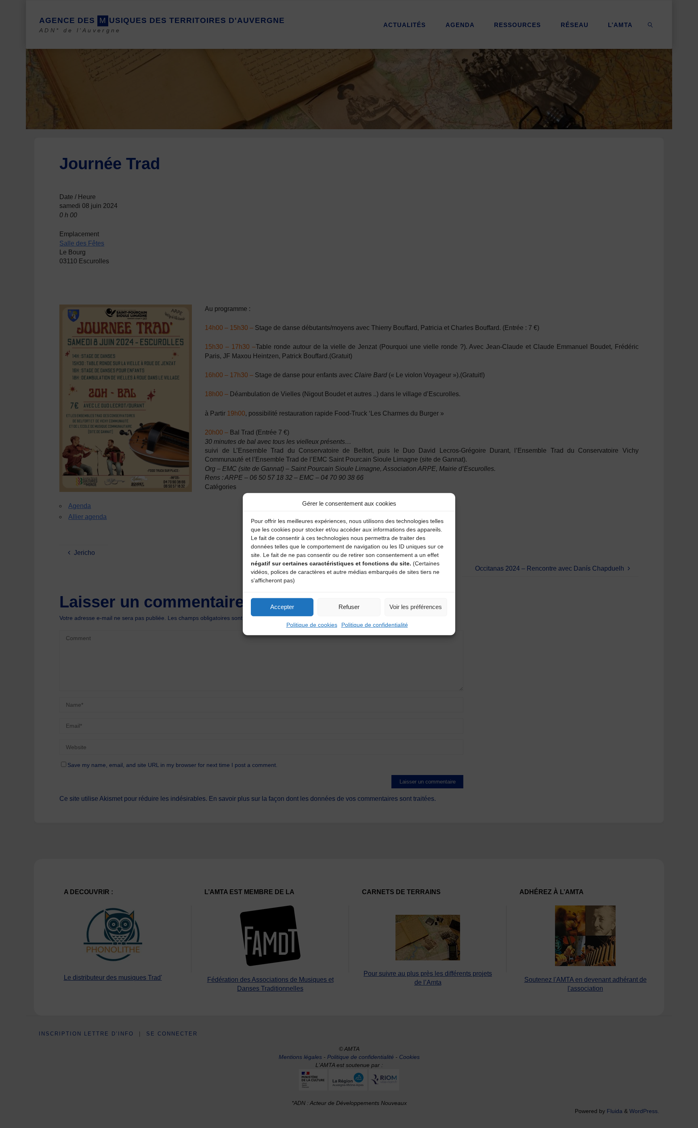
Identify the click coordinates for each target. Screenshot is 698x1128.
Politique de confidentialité (374, 624)
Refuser (349, 606)
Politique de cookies (311, 624)
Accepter (282, 606)
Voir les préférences (415, 606)
